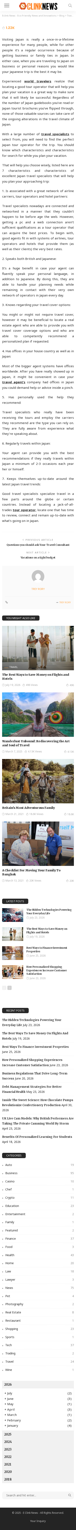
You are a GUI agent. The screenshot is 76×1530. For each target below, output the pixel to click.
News (39, 1288)
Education (39, 1206)
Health (39, 1255)
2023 (8, 1449)
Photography (39, 1304)
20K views (35, 880)
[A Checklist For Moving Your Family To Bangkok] (38, 844)
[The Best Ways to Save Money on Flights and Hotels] (38, 648)
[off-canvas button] (6, 5)
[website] (6, 602)
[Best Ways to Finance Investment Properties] (12, 953)
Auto (39, 1165)
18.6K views (36, 814)
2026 (8, 1385)
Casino (39, 1181)
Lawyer (39, 1280)
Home (39, 1263)
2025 (7, 1434)
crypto (39, 1198)
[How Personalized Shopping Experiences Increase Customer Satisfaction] (12, 972)
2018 (8, 1479)
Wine (39, 1370)
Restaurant (39, 1320)
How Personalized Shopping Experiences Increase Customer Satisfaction (46, 970)
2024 (8, 1442)
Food (39, 1247)
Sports (39, 1337)
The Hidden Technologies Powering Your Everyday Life (49, 911)
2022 (7, 1457)
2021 (7, 1464)
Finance (39, 1239)
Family (39, 1222)
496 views (32, 685)
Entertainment (39, 1214)
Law (39, 1271)
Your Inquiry (38, 1521)
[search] (70, 5)
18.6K (70, 814)
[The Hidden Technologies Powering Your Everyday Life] (12, 915)
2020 (8, 1472)
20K (71, 881)
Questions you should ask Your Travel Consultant (38, 544)
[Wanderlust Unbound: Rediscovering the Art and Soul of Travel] (38, 714)
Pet (39, 1296)
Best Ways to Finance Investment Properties (35, 1047)
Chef (39, 1189)
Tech (39, 1345)
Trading (39, 1353)
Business (39, 1173)
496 (71, 685)
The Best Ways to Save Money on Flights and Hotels (46, 930)
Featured (39, 1230)
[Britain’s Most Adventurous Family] (38, 781)
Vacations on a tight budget (38, 557)
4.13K (70, 751)
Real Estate (39, 1312)
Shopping (39, 1329)
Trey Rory (38, 589)
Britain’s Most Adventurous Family (28, 808)
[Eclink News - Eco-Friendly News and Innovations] (38, 5)
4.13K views (35, 751)
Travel (13, 667)
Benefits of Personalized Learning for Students (37, 1137)
